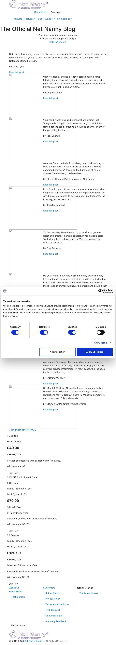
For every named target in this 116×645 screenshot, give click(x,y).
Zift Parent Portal (88, 593)
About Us (14, 587)
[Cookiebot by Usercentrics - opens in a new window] (100, 291)
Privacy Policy (53, 598)
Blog (39, 18)
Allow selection (57, 352)
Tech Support (52, 610)
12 (28, 430)
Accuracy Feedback (55, 621)
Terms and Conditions (57, 604)
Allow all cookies (94, 352)
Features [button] (29, 18)
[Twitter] (58, 629)
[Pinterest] (53, 629)
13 (31, 430)
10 (24, 430)
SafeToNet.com (58, 42)
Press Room (15, 591)
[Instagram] (62, 629)
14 (33, 430)
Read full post (16, 72)
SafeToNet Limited (34, 641)
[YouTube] (67, 629)
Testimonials (18, 596)
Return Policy (52, 593)
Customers (49, 587)
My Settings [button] (63, 18)
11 (26, 430)
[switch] (44, 332)
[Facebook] (49, 629)
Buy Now (56, 12)
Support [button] (49, 18)
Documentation (53, 615)
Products (17, 18)
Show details (100, 343)
